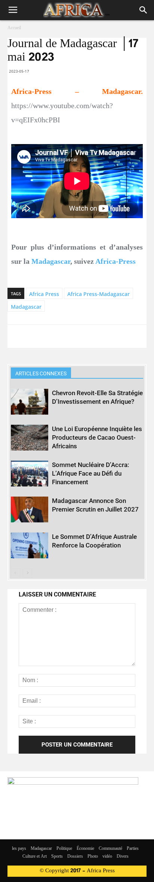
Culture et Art (34, 856)
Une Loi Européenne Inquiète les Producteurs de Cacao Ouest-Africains (97, 437)
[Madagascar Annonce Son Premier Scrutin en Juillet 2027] (29, 509)
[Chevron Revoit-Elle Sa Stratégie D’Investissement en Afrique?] (29, 402)
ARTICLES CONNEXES (41, 373)
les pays (19, 848)
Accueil (14, 28)
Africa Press (44, 293)
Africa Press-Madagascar (98, 293)
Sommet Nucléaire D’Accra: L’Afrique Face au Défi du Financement (90, 473)
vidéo (107, 856)
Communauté (110, 848)
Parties (133, 848)
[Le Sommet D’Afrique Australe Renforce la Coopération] (29, 545)
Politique (64, 848)
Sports (57, 856)
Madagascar (50, 261)
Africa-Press (115, 261)
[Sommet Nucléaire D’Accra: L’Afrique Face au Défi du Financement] (29, 473)
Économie (85, 848)
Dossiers (75, 856)
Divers (123, 856)
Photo (92, 856)
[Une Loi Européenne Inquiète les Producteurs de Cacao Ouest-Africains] (29, 438)
